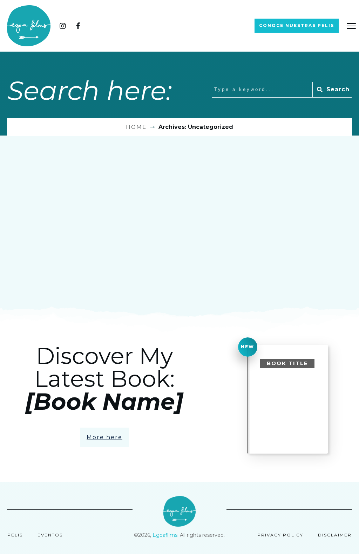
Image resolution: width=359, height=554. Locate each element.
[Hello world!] (60, 177)
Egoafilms (165, 535)
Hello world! (53, 231)
